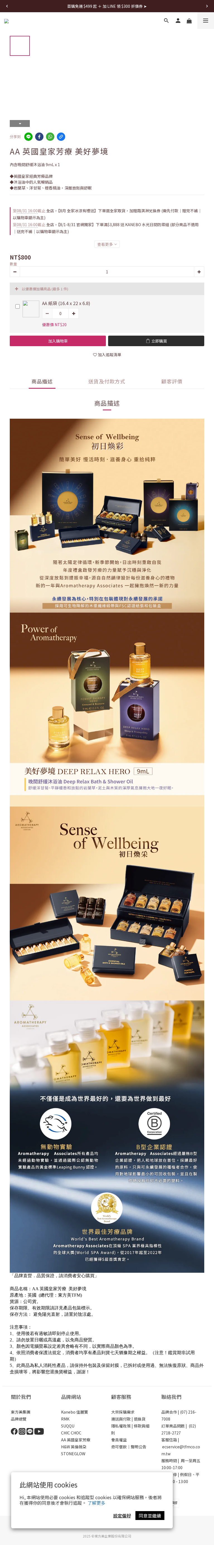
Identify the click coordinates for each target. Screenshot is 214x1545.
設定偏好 (122, 1515)
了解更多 (96, 1502)
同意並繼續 (150, 1515)
